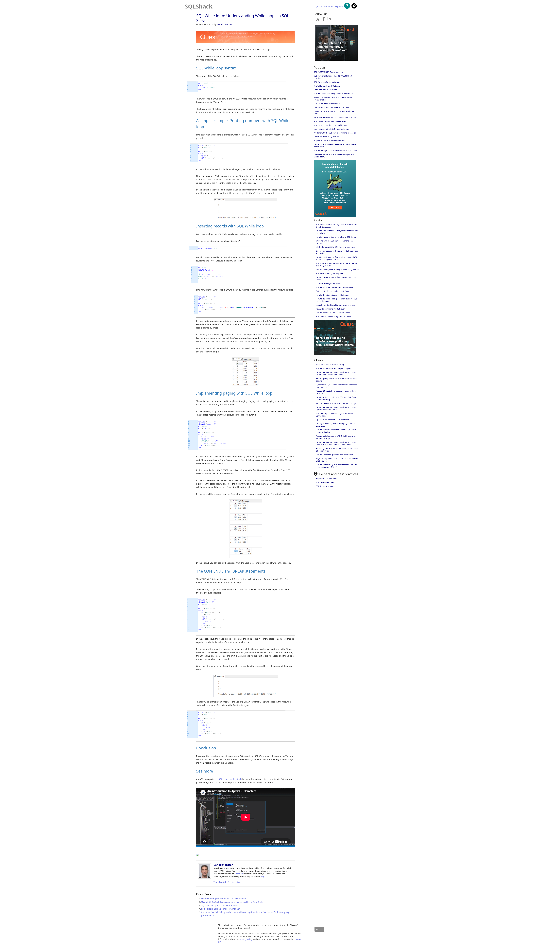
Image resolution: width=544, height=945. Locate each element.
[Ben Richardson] (204, 877)
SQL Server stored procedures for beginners (334, 287)
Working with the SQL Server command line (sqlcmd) (336, 133)
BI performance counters (326, 478)
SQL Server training (323, 7)
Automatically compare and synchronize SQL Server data (335, 414)
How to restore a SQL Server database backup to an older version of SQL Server (336, 465)
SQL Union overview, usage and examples (333, 316)
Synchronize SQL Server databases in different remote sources (336, 385)
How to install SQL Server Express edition (333, 312)
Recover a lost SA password (325, 89)
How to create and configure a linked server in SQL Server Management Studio (337, 258)
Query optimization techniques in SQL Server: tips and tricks (337, 252)
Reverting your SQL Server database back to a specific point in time (337, 449)
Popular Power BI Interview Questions (330, 140)
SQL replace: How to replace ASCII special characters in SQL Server (336, 264)
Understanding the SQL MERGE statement (331, 107)
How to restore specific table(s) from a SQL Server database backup (337, 398)
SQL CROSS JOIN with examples (327, 103)
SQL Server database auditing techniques (333, 368)
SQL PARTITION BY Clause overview (328, 72)
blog (262, 876)
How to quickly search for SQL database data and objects (336, 379)
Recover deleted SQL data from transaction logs (336, 403)
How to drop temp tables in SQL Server (332, 295)
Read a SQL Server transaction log (330, 364)
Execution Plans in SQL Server (326, 136)
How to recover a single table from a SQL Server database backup (336, 430)
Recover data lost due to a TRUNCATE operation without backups (336, 437)
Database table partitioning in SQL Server (333, 291)
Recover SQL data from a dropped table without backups (336, 392)
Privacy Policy (246, 939)
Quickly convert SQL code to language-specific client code (335, 424)
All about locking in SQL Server (329, 283)
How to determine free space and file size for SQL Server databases (336, 299)
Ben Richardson (224, 24)
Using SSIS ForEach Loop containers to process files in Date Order (232, 902)
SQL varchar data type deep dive (329, 273)
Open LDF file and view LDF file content (332, 419)
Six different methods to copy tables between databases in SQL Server (337, 231)
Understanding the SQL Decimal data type (331, 129)
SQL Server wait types (325, 486)
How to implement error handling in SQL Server (336, 237)
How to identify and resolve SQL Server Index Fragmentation (333, 98)
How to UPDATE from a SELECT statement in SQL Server (334, 112)
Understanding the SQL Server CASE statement (223, 898)
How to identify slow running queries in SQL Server (337, 269)
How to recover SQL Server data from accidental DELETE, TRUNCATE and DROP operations (336, 443)
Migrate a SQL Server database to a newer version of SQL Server (337, 459)
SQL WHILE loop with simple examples (219, 905)
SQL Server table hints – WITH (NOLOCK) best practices (333, 77)
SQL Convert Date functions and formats (331, 125)
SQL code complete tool (230, 779)
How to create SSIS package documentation (334, 454)
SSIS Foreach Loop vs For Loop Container (220, 908)
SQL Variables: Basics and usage (327, 82)
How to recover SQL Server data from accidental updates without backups (336, 408)
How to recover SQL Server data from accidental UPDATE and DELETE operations (336, 373)
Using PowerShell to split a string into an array (335, 305)
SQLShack (198, 6)
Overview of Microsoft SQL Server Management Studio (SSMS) (334, 155)
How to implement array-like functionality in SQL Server (336, 278)
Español (339, 7)
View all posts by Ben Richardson (227, 882)
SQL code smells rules (325, 482)
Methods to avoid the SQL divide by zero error (335, 247)
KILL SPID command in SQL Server (330, 309)
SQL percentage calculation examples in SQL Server (335, 150)
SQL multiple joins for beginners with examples (333, 93)
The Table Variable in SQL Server (327, 86)
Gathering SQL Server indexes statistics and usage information (335, 145)
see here (239, 873)
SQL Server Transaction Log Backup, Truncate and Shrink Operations (337, 225)
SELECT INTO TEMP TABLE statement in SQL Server (335, 117)
